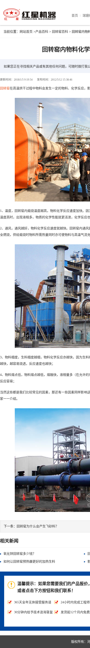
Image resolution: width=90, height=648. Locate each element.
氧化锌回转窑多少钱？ (19, 553)
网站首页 (26, 31)
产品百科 (41, 31)
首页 (75, 15)
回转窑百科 (60, 31)
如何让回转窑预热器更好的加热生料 (29, 561)
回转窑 (5, 88)
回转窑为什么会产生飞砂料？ (38, 526)
